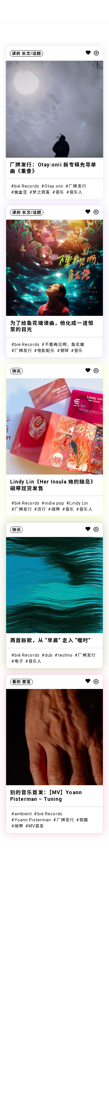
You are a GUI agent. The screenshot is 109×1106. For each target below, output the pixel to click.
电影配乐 (46, 350)
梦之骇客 (41, 192)
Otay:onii (53, 186)
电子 (19, 661)
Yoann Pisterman (33, 820)
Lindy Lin (78, 503)
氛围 (83, 820)
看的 (16, 681)
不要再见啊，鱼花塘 (64, 344)
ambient (23, 814)
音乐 (60, 192)
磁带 (55, 509)
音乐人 (76, 192)
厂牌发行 (77, 186)
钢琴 (64, 350)
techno (65, 655)
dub (49, 655)
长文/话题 (31, 53)
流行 (41, 509)
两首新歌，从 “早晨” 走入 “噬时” (50, 640)
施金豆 (20, 192)
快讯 (16, 371)
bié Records (26, 186)
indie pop (54, 503)
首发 (26, 681)
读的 (16, 53)
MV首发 (36, 826)
